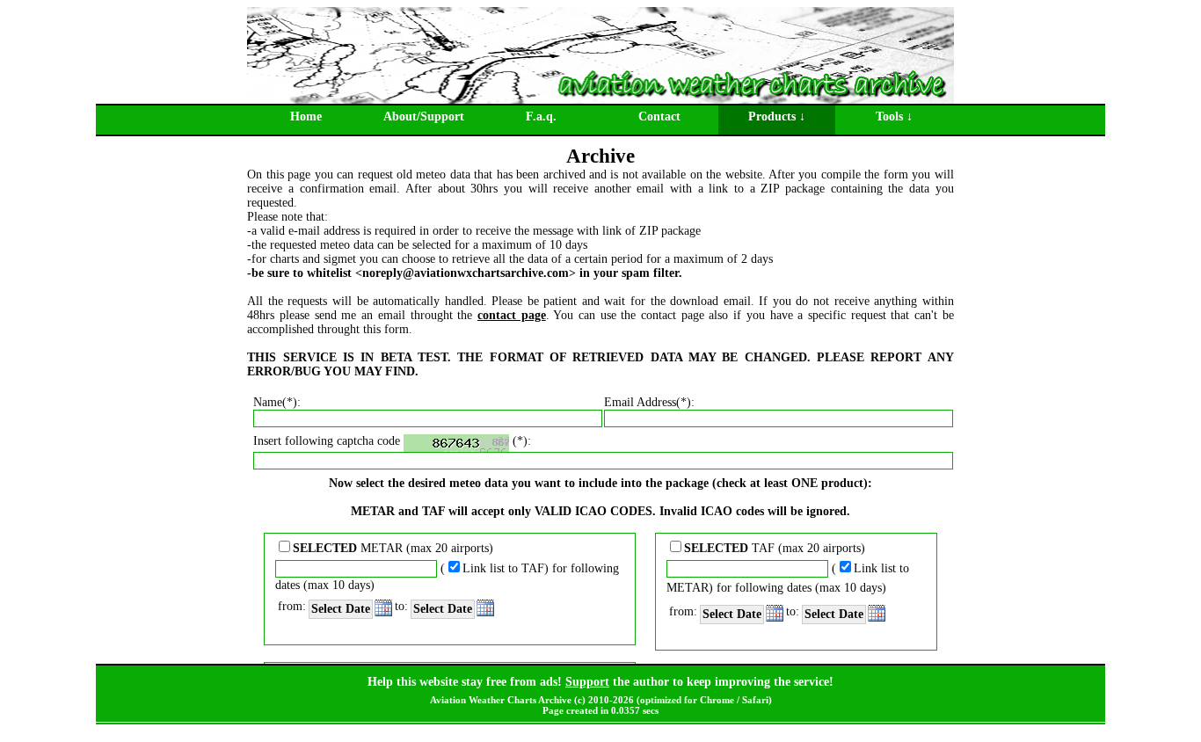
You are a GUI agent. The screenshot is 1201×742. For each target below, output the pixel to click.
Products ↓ (776, 116)
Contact (659, 116)
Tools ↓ (894, 116)
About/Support (423, 116)
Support (587, 681)
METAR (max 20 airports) (393, 548)
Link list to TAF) (505, 568)
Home (306, 116)
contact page (511, 315)
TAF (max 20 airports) (774, 548)
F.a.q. (541, 116)
